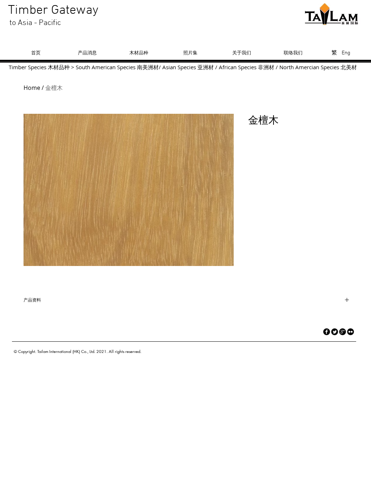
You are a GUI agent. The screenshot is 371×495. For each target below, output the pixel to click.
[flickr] (350, 331)
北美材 (349, 67)
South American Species (105, 67)
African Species (238, 67)
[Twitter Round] (334, 331)
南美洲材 (148, 67)
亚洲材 (205, 67)
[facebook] (326, 331)
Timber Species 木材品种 (39, 67)
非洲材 (266, 67)
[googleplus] (342, 331)
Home (32, 88)
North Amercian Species (308, 67)
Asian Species (179, 67)
